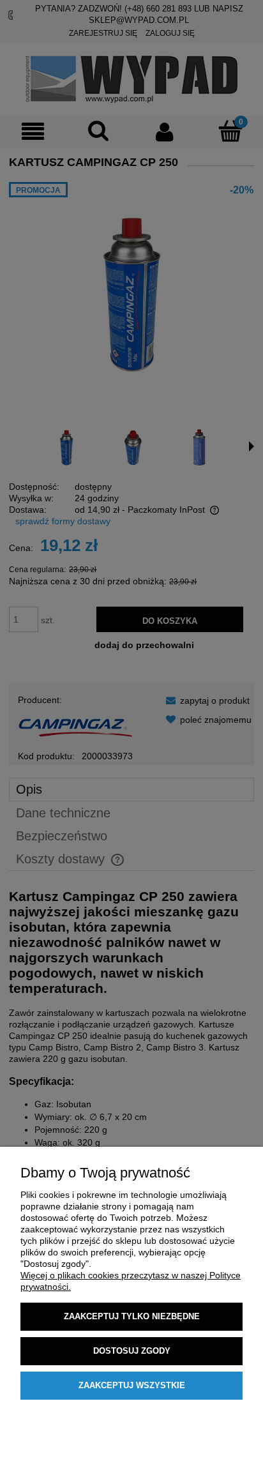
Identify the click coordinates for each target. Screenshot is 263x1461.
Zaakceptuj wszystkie (132, 1385)
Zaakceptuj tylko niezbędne (132, 1316)
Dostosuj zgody (131, 1351)
